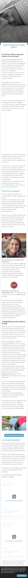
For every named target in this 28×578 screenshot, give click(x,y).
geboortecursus (6, 374)
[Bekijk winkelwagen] (25, 2)
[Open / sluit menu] (2, 2)
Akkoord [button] (22, 575)
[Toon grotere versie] (14, 245)
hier (12, 477)
